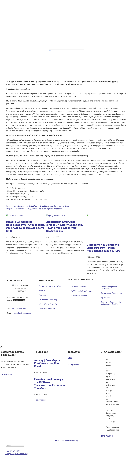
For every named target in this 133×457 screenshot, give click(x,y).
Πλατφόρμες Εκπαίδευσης (112, 293)
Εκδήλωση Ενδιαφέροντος (82, 291)
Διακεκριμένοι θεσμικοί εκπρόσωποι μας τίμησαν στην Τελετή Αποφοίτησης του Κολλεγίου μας (64, 226)
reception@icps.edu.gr (22, 313)
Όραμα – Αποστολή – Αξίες (50, 286)
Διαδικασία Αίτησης (79, 296)
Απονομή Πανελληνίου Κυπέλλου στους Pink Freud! (47, 363)
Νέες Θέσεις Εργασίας (48, 304)
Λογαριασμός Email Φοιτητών (109, 288)
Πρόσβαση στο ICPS (47, 309)
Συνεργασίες (44, 295)
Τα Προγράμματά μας (48, 300)
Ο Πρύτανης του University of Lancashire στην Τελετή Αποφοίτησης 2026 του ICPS (104, 247)
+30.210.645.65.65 (20, 309)
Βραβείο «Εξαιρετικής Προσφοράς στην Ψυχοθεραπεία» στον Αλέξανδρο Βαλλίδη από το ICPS (26, 226)
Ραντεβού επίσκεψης (80, 287)
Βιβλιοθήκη (105, 298)
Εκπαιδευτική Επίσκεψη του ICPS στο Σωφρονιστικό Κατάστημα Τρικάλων (50, 384)
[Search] (25, 445)
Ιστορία (42, 291)
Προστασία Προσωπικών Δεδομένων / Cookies (111, 303)
